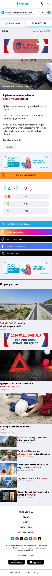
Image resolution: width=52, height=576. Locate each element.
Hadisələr (10, 146)
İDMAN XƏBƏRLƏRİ (26, 175)
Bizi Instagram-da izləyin (16, 232)
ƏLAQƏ (26, 517)
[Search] (49, 3)
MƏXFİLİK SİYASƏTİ (26, 532)
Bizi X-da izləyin (13, 253)
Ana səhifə (37, 31)
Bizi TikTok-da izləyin (14, 239)
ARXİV (26, 522)
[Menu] (3, 4)
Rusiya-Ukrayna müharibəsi (18, 12)
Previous (3, 12)
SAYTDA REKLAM (26, 512)
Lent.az (6, 115)
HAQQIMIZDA (26, 527)
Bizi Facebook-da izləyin (16, 246)
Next (49, 12)
